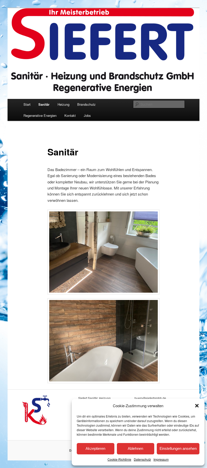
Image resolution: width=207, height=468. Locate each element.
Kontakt (70, 115)
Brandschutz (86, 104)
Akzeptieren (95, 448)
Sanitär (43, 104)
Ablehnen (135, 448)
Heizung (63, 104)
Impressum (161, 459)
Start (27, 104)
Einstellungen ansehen (178, 448)
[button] (196, 405)
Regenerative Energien (40, 115)
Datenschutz (142, 459)
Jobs (87, 115)
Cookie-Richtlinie (119, 459)
